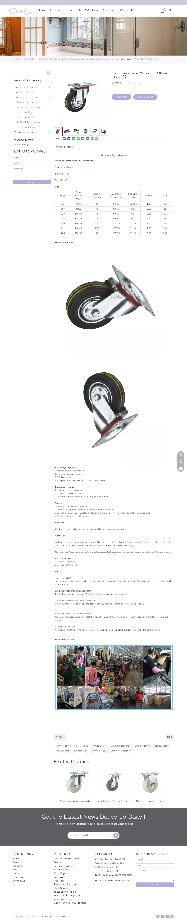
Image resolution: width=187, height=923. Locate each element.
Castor (57, 862)
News (16, 873)
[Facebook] (158, 916)
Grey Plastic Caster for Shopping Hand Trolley (114, 801)
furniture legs (98, 751)
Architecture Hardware (67, 859)
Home (16, 859)
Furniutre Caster (26, 117)
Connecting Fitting (27, 102)
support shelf (80, 751)
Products (18, 862)
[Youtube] (172, 916)
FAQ (15, 870)
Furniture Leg (24, 112)
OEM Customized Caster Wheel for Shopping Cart (151, 801)
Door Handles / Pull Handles (70, 903)
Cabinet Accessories (28, 122)
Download (18, 877)
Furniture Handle (24, 92)
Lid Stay (58, 877)
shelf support (62, 751)
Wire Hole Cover (63, 899)
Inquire (123, 97)
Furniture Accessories (27, 97)
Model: (60, 147)
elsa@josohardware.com (119, 880)
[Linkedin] (162, 916)
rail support (161, 746)
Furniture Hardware (26, 87)
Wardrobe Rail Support (30, 107)
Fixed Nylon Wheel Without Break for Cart (77, 801)
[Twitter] (167, 916)
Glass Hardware (24, 132)
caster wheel (82, 746)
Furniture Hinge (26, 127)
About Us (18, 866)
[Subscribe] (116, 835)
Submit (31, 182)
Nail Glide (59, 881)
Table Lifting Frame (65, 892)
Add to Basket (145, 97)
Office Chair (99, 746)
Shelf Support (62, 888)
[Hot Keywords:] (163, 10)
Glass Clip (59, 873)
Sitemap (64, 916)
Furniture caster (63, 746)
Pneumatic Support (65, 884)
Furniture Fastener (64, 866)
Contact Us (19, 881)
